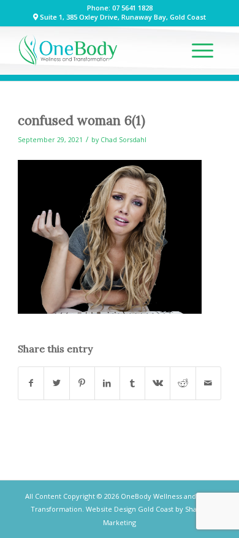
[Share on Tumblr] (132, 383)
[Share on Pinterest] (82, 383)
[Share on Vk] (157, 383)
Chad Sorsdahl (123, 139)
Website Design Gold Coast (129, 508)
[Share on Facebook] (31, 383)
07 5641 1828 (132, 7)
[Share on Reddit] (182, 383)
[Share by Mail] (208, 383)
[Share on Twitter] (56, 383)
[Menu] (202, 50)
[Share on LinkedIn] (107, 383)
